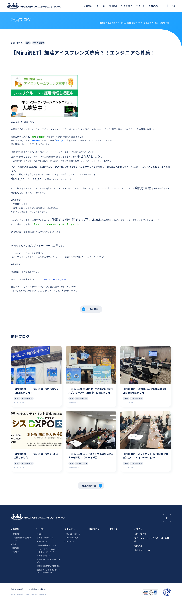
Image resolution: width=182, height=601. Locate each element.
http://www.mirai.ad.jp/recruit (54, 279)
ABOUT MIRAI (71, 534)
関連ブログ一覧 (89, 485)
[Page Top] (167, 518)
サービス (100, 5)
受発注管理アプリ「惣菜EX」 (48, 566)
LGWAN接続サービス (45, 545)
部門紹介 (16, 548)
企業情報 (88, 5)
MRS (39, 534)
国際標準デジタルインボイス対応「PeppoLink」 (48, 571)
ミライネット (42, 555)
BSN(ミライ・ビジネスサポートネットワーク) (48, 550)
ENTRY (69, 541)
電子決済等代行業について (23, 539)
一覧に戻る (93, 309)
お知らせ (138, 529)
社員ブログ (126, 5)
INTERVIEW (71, 537)
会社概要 (16, 534)
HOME (102, 23)
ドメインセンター (44, 537)
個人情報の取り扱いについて (40, 589)
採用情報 (113, 5)
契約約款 (138, 545)
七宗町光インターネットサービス (48, 560)
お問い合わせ (155, 5)
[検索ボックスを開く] (174, 6)
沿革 (14, 544)
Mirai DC (41, 541)
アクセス (140, 5)
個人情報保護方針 (18, 589)
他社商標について (142, 550)
